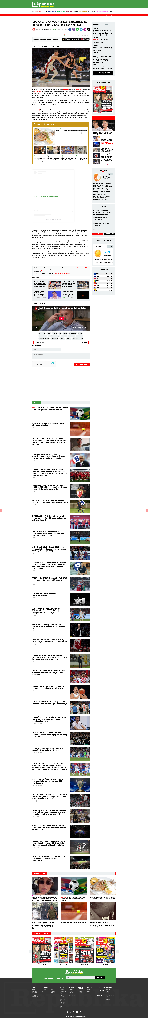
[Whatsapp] (77, 29)
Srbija (34, 989)
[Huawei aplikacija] (85, 39)
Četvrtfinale (54, 338)
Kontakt (108, 996)
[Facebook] (69, 29)
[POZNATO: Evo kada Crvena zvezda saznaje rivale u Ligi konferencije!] (80, 754)
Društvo (34, 994)
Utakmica (62, 338)
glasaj (97, 233)
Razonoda (72, 995)
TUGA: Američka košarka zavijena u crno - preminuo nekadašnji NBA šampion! (68, 294)
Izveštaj (68, 338)
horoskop (103, 170)
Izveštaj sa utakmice (78, 338)
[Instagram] (84, 29)
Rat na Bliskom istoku (67, 15)
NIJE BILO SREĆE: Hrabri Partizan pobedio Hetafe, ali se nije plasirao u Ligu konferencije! (50, 735)
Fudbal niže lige (63, 991)
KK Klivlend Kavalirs (44, 338)
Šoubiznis (71, 992)
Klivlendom (37, 91)
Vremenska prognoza (35, 996)
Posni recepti (59, 128)
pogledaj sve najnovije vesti (103, 73)
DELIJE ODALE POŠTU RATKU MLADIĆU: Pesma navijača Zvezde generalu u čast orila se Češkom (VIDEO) (49, 797)
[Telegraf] (81, 29)
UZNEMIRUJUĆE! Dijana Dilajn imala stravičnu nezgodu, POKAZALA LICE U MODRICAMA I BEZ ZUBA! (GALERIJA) (103, 33)
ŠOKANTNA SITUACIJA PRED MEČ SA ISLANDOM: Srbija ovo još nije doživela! (49, 687)
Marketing (109, 998)
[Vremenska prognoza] (98, 253)
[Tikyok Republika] (71, 1012)
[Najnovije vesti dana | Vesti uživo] (61, 11)
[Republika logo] (43, 4)
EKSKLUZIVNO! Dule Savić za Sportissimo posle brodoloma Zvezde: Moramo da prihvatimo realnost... (48, 456)
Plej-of (80, 333)
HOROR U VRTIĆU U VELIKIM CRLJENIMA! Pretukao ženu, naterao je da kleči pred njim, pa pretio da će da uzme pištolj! (102, 925)
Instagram (78, 268)
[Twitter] (88, 29)
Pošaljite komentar (82, 364)
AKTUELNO (36, 15)
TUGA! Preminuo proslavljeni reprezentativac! (45, 594)
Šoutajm (62, 1003)
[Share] (71, 795)
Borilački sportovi (62, 997)
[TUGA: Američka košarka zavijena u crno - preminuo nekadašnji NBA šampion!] (83, 295)
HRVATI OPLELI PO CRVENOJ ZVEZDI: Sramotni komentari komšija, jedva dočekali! (48, 673)
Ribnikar (78, 15)
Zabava (94, 11)
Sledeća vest (83, 342)
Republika (109, 987)
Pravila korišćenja (108, 991)
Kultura (71, 994)
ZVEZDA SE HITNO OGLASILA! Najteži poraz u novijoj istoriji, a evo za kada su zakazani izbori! (49, 518)
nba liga (65, 333)
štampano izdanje (103, 82)
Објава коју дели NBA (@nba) (53, 219)
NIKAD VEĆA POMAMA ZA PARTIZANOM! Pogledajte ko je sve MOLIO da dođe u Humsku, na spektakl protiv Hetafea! (50, 843)
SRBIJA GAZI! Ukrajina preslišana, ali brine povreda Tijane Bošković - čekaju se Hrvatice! (49, 827)
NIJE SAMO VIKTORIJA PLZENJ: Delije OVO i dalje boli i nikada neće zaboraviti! (49, 641)
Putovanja (101, 987)
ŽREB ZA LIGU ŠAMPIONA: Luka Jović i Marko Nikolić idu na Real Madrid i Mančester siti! (48, 781)
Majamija (78, 89)
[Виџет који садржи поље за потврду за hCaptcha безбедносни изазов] (44, 364)
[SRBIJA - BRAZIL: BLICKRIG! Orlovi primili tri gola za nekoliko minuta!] (80, 413)
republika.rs (72, 1016)
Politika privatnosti (109, 1000)
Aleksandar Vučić (45, 15)
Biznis (89, 987)
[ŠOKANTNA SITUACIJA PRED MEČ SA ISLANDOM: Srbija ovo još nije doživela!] (80, 692)
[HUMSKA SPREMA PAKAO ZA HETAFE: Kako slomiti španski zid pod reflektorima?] (80, 862)
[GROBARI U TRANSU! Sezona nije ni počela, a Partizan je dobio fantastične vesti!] (80, 630)
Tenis (61, 995)
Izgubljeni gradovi (97, 15)
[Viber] (73, 29)
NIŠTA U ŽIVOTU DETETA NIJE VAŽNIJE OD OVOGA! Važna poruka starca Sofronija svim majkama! (53, 159)
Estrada (35, 895)
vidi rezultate (109, 233)
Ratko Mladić (56, 15)
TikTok (36, 270)
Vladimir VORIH (46, 29)
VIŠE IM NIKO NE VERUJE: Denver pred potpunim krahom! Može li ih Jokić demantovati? (40, 284)
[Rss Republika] (74, 1012)
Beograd (98, 246)
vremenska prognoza (103, 240)
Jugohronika (45, 991)
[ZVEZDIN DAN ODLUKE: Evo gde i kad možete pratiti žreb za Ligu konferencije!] (80, 707)
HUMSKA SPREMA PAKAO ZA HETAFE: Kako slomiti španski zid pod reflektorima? (48, 858)
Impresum (109, 989)
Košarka (35, 288)
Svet (89, 11)
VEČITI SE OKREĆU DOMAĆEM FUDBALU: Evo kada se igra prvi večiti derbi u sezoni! (50, 580)
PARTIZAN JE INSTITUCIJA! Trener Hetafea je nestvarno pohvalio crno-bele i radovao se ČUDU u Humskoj (49, 657)
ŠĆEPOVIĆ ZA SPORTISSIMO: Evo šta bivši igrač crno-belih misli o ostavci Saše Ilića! (50, 502)
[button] (109, 174)
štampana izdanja (42, 934)
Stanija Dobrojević (109, 15)
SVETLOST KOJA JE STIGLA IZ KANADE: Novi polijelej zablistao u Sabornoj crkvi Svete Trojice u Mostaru (80, 159)
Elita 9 (80, 991)
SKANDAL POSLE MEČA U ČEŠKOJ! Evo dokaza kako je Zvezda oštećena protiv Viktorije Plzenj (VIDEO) (49, 549)
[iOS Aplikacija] (75, 39)
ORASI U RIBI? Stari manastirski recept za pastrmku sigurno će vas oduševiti (71, 132)
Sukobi (53, 992)
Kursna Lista (103, 269)
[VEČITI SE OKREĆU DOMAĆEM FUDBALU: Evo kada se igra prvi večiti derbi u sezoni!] (80, 584)
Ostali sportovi (62, 1001)
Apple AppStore (68, 273)
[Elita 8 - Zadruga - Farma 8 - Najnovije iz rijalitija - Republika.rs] (102, 11)
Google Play (59, 273)
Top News (100, 990)
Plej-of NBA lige (43, 336)
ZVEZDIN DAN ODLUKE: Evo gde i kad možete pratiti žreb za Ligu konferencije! (50, 703)
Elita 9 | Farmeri (81, 987)
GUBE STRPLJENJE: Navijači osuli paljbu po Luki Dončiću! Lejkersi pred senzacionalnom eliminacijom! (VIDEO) (68, 284)
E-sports (62, 1005)
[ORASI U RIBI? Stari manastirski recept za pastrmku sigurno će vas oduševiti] (44, 136)
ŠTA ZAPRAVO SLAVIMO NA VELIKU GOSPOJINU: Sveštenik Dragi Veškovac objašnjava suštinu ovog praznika (39, 159)
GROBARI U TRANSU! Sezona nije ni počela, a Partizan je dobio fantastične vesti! (48, 626)
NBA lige (66, 89)
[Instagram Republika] (80, 1012)
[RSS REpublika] (77, 1012)
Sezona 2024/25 (72, 333)
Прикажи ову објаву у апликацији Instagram (46, 196)
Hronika (75, 11)
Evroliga (62, 1006)
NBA (60, 333)
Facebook (72, 268)
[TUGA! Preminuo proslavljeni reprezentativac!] (80, 599)
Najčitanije (109, 24)
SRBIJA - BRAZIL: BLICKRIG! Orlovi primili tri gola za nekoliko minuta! (50, 409)
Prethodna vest (40, 342)
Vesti (45, 11)
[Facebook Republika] (68, 1012)
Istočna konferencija (54, 336)
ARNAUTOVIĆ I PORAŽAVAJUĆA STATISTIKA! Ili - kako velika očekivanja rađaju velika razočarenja (49, 611)
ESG (88, 991)
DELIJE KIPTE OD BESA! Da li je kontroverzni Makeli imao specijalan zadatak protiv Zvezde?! (48, 533)
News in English (99, 994)
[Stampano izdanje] (103, 99)
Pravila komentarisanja (110, 994)
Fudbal (62, 989)
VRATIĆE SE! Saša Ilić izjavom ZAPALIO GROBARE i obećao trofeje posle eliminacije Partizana (49, 719)
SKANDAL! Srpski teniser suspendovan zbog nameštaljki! (49, 424)
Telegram (42, 270)
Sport (54, 29)
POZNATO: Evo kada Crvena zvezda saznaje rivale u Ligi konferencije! (47, 749)
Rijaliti (70, 991)
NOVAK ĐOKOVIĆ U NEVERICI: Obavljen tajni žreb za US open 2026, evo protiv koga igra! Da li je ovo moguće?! (49, 812)
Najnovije (96, 24)
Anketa (103, 206)
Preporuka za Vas (103, 118)
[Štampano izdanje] (42, 950)
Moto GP (62, 999)
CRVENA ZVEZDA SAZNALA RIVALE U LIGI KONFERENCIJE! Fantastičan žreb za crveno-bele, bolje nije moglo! (49, 487)
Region (53, 991)
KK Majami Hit (71, 336)
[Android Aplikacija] (66, 39)
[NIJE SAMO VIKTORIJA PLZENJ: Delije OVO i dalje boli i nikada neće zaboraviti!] (80, 645)
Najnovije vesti (39, 873)
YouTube (85, 268)
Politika (34, 920)
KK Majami (64, 336)
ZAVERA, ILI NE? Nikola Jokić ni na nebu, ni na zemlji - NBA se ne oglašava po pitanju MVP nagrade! (40, 294)
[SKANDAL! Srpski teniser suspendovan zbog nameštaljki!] (80, 429)
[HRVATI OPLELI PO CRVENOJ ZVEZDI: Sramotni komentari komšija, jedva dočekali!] (80, 676)
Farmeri (80, 992)
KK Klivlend (79, 336)
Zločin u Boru (86, 15)
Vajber (47, 270)
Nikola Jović (36, 110)
